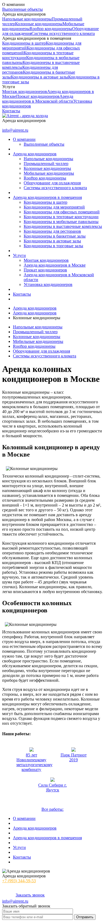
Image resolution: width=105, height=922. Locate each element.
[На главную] (25, 115)
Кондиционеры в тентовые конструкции (61, 216)
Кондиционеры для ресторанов (52, 231)
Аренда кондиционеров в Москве (55, 265)
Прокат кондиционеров (38, 96)
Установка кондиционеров (48, 284)
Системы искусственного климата (63, 33)
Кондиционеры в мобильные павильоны (61, 221)
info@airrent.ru (15, 130)
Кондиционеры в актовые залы (39, 77)
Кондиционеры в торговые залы (53, 245)
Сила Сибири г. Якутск (52, 787)
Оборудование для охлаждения (52, 183)
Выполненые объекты (22, 9)
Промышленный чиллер (46, 163)
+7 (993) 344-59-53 (19, 125)
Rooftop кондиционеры (51, 28)
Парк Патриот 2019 (74, 757)
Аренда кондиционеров (35, 308)
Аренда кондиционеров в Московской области (37, 98)
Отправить (84, 917)
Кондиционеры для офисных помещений (62, 212)
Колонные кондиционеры (38, 23)
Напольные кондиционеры (27, 19)
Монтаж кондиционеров (24, 91)
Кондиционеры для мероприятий (54, 207)
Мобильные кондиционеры (49, 173)
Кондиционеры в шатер (24, 43)
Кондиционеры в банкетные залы (55, 236)
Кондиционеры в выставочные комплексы (63, 226)
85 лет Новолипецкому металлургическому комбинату (34, 762)
